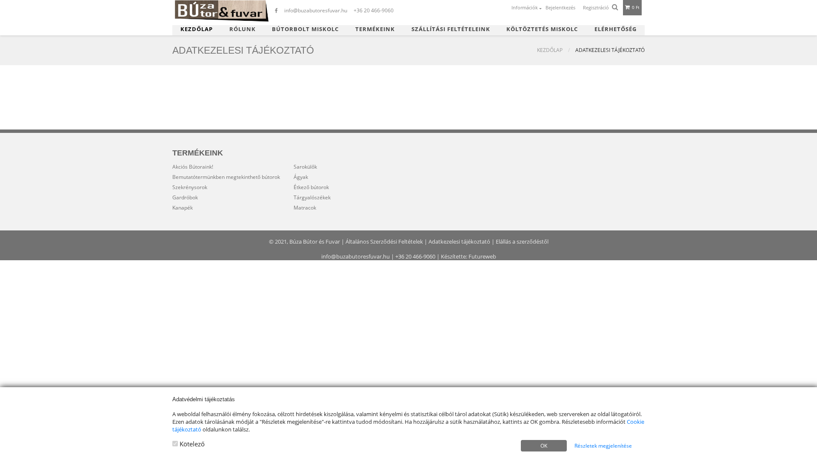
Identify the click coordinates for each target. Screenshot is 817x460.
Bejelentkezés (560, 7)
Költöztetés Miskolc (542, 29)
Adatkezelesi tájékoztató (459, 241)
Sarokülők (305, 166)
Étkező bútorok (311, 187)
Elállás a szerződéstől (522, 241)
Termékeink (375, 29)
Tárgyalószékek (312, 197)
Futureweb (482, 256)
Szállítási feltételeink (450, 29)
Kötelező (191, 444)
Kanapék (182, 207)
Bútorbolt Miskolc (305, 29)
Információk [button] (525, 7)
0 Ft (635, 7)
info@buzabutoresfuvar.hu (355, 256)
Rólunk (242, 29)
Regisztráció (596, 7)
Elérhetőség (615, 29)
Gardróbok (185, 197)
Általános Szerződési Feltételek (384, 241)
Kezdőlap (196, 29)
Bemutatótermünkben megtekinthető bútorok (226, 177)
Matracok (305, 207)
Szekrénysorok (189, 187)
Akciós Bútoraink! (192, 166)
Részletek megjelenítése (603, 445)
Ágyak (301, 177)
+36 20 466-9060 (415, 256)
